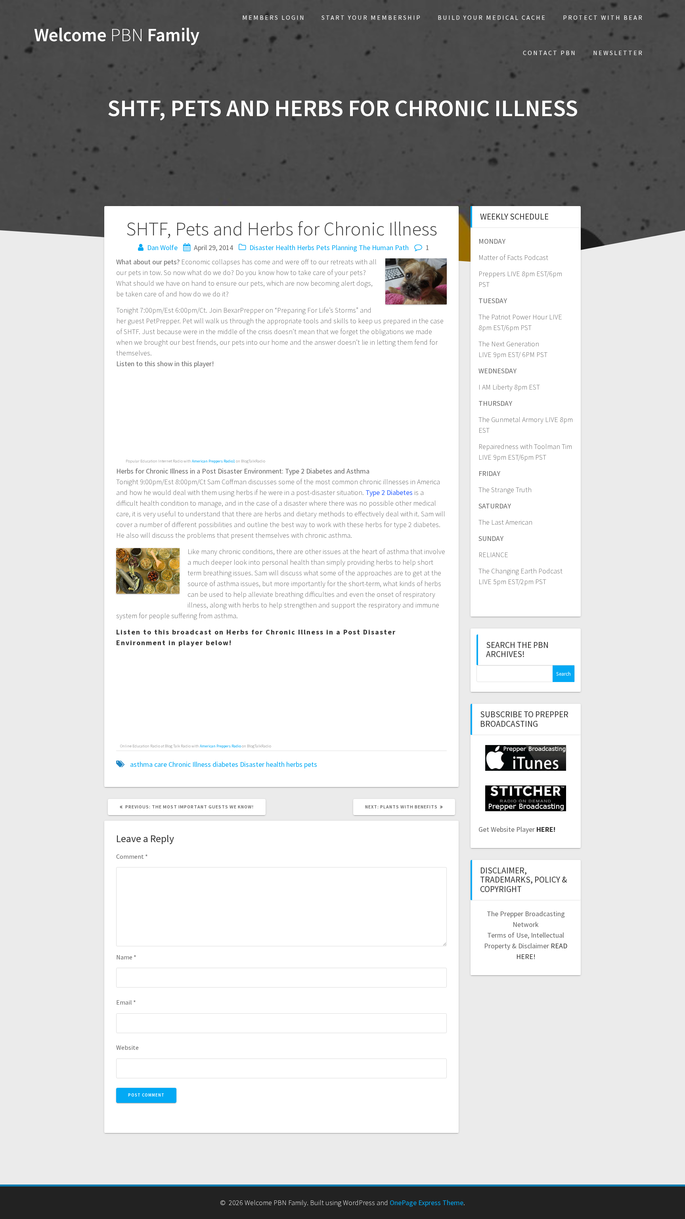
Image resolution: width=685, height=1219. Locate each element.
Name (126, 957)
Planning (344, 247)
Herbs (305, 247)
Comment (132, 856)
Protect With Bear (603, 17)
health (275, 764)
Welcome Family (116, 35)
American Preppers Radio (220, 746)
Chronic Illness (189, 764)
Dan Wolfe (162, 247)
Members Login (273, 17)
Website (127, 1047)
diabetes (225, 764)
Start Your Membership (371, 17)
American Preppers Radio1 (213, 461)
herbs (294, 764)
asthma (141, 764)
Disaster (261, 247)
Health (285, 247)
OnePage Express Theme (426, 1202)
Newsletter (618, 53)
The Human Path (384, 247)
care (160, 764)
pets (310, 764)
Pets (323, 247)
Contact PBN (549, 53)
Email (126, 1002)
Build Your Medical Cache (492, 17)
